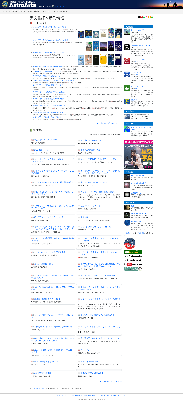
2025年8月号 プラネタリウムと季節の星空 (48, 117)
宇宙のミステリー (52, 351)
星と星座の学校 (53, 182)
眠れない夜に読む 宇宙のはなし (94, 182)
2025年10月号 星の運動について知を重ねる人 (49, 106)
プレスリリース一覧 (103, 396)
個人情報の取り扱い (88, 396)
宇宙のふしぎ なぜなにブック (52, 192)
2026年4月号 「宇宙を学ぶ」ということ (47, 71)
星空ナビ (134, 100)
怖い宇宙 (97, 315)
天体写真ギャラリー (137, 175)
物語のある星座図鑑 (89, 361)
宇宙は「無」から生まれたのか (53, 339)
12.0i (136, 61)
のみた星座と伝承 (91, 140)
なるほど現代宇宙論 (42, 373)
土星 (132, 206)
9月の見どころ (136, 221)
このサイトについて (63, 396)
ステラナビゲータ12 (138, 59)
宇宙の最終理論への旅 (90, 149)
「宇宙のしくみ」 (99, 327)
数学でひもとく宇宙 (99, 288)
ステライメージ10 (137, 86)
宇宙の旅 (96, 226)
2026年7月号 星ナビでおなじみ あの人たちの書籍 (50, 40)
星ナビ (30, 11)
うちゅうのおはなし (52, 227)
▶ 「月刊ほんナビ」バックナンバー (109, 123)
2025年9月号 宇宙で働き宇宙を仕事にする (48, 112)
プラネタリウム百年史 (99, 299)
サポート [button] (46, 11)
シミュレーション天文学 (52, 160)
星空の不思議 (43, 263)
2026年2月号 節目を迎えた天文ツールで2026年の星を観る (53, 80)
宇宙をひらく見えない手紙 (45, 139)
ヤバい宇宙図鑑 (98, 275)
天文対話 (41, 149)
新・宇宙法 (100, 338)
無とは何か (85, 350)
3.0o (136, 75)
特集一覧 (141, 233)
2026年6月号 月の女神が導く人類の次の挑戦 (49, 53)
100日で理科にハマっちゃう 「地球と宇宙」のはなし (99, 171)
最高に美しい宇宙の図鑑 (52, 288)
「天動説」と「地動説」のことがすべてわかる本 (52, 206)
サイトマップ (122, 396)
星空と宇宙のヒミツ (52, 316)
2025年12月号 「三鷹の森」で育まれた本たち (49, 92)
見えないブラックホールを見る (52, 276)
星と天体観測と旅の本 (47, 298)
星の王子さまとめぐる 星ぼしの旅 (48, 217)
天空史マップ (98, 191)
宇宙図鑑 (90, 205)
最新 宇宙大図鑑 (49, 252)
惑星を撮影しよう (137, 193)
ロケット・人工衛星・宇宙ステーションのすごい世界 (99, 253)
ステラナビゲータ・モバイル (141, 46)
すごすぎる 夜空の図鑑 (52, 171)
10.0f (136, 88)
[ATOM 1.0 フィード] (149, 17)
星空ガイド (23, 11)
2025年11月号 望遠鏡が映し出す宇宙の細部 (48, 99)
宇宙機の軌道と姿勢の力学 (92, 373)
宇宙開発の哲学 (53, 326)
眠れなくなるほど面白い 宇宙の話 (99, 264)
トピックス (6, 11)
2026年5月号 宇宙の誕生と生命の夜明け (47, 67)
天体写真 (14, 11)
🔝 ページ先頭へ (125, 400)
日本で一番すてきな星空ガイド (47, 361)
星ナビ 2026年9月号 (138, 30)
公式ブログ (63, 11)
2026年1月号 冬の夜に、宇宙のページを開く (49, 85)
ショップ (55, 11)
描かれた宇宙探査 (99, 159)
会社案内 (114, 396)
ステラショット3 (136, 73)
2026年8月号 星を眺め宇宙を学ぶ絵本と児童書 (49, 27)
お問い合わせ (75, 396)
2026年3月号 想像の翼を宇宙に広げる (46, 76)
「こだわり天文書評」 (38, 388)
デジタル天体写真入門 (138, 183)
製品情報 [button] (37, 11)
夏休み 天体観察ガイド (138, 214)
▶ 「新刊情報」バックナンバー (111, 382)
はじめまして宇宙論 (99, 239)
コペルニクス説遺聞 (52, 239)
